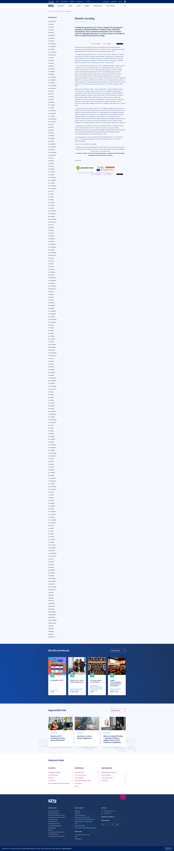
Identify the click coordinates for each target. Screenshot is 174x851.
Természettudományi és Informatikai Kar (56, 836)
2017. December (52, 311)
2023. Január (51, 141)
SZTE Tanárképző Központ (53, 834)
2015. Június (51, 394)
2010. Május (51, 564)
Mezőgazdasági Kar (52, 827)
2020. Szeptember (52, 219)
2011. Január (51, 542)
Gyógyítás (87, 6)
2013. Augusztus (52, 456)
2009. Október (51, 584)
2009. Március (51, 603)
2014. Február (51, 439)
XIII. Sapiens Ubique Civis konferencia (96, 681)
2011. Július (51, 525)
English (120, 1)
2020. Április (51, 233)
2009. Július (51, 592)
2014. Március (51, 436)
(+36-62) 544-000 (107, 813)
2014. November (52, 414)
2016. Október (51, 350)
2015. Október (51, 383)
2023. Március (51, 135)
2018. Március (51, 302)
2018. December (52, 277)
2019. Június (51, 261)
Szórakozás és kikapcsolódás (107, 777)
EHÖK (76, 823)
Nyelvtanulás (51, 777)
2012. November (52, 481)
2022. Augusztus (52, 155)
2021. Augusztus (52, 188)
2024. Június (51, 94)
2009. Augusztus (52, 589)
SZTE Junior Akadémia (79, 777)
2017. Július (51, 325)
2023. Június (51, 127)
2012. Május (51, 497)
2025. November (52, 46)
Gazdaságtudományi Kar (53, 821)
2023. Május (51, 130)
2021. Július (51, 191)
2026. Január (51, 41)
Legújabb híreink (53, 732)
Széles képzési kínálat (79, 772)
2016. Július (51, 358)
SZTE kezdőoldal (51, 1)
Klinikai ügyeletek (78, 838)
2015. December (52, 378)
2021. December (52, 177)
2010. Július (51, 559)
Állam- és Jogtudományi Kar (53, 811)
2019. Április (51, 266)
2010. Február (51, 573)
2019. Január (51, 275)
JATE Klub (77, 786)
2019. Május (51, 263)
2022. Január (51, 174)
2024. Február (51, 105)
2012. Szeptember (52, 486)
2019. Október (51, 249)
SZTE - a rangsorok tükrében (80, 775)
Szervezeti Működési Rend (80, 815)
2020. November (52, 213)
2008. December (52, 612)
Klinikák (76, 836)
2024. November (52, 80)
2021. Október (51, 183)
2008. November (52, 614)
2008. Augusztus (52, 623)
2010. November (52, 547)
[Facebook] (107, 824)
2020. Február (51, 238)
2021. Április (51, 199)
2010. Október (51, 550)
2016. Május (51, 364)
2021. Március (51, 202)
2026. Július (51, 24)
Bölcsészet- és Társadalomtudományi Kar (56, 815)
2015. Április (51, 400)
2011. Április (51, 534)
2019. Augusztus (52, 255)
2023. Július (51, 124)
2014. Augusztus (52, 422)
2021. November (52, 180)
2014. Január (51, 442)
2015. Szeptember (52, 386)
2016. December (52, 344)
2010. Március (51, 570)
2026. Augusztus (52, 21)
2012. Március (51, 503)
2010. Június (51, 561)
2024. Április (51, 99)
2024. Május (51, 96)
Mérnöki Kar (50, 830)
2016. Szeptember (52, 353)
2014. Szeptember (52, 419)
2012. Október (51, 483)
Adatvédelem (113, 1)
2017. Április (51, 333)
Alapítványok (77, 811)
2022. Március (51, 169)
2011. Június (51, 528)
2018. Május (51, 297)
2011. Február (51, 539)
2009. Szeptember (52, 586)
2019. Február (51, 272)
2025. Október (51, 49)
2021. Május (51, 197)
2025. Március (51, 68)
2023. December (52, 110)
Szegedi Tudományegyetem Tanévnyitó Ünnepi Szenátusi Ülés (115, 682)
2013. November (52, 447)
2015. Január (51, 408)
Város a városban (104, 780)
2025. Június (51, 60)
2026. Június (51, 27)
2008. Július (51, 625)
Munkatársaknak (79, 1)
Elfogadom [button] (168, 848)
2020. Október (51, 216)
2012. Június (51, 495)
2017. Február (51, 339)
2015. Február (51, 405)
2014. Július (51, 425)
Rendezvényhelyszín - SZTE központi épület (83, 821)
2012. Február (51, 506)
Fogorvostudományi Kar (53, 819)
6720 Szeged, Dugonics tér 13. (109, 811)
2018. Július (51, 291)
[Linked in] (103, 824)
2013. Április (51, 467)
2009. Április (51, 600)
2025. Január (51, 74)
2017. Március (51, 336)
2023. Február (51, 138)
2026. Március (51, 35)
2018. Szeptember (52, 286)
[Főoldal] (50, 5)
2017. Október (51, 316)
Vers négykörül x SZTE (56, 680)
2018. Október (51, 283)
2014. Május (51, 431)
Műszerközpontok (98, 6)
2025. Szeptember (52, 52)
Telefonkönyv (106, 1)
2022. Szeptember (52, 152)
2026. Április (51, 32)
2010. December (52, 545)
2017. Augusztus (52, 322)
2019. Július (51, 258)
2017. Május (51, 330)
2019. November (52, 247)
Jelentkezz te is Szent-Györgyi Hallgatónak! (84, 737)
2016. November (52, 347)
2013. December (52, 444)
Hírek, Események (110, 6)
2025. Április (51, 66)
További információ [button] (66, 848)
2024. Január (51, 107)
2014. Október (51, 417)
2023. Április (51, 133)
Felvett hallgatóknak (64, 1)
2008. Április (51, 631)
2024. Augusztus (52, 88)
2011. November (68, 11)
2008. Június (51, 628)
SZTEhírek (57, 11)
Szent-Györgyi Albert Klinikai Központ (82, 834)
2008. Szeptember (52, 620)
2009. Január (51, 609)
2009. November (52, 581)
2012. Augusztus (52, 489)
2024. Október (51, 82)
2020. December (52, 211)
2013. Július (51, 458)
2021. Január (51, 208)
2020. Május (51, 230)
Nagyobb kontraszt (125, 1)
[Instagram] (112, 824)
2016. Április (51, 366)
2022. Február (51, 172)
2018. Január (51, 308)
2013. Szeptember (52, 453)
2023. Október (51, 116)
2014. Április (51, 433)
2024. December (52, 77)
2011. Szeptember (52, 520)
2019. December (52, 244)
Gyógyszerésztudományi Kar (54, 823)
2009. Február (51, 606)
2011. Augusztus (52, 522)
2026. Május (51, 29)
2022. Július (51, 158)
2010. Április (51, 567)
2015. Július (51, 392)
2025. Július (51, 57)
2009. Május (51, 598)
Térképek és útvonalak (107, 816)
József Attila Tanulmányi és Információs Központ (84, 819)
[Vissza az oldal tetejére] (123, 797)
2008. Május (51, 634)
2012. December (52, 478)
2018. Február (51, 305)
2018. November (52, 280)
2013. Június (51, 461)
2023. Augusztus (52, 121)
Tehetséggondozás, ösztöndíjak (54, 772)
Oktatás (70, 6)
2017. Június (51, 327)
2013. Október (51, 450)
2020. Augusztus (52, 222)
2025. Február (51, 71)
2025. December (52, 43)
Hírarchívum (62, 11)
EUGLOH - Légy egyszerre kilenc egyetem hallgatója (58, 783)
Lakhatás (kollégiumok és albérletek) (108, 772)
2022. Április (51, 166)
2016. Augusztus (52, 355)
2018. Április (51, 300)
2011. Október (51, 517)
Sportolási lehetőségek (106, 775)
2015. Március (51, 403)
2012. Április (51, 500)
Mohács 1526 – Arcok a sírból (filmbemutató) (77, 681)
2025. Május (51, 63)
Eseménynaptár (115, 650)
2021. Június (51, 194)
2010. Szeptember (52, 553)
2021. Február (51, 205)
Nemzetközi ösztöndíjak (53, 775)
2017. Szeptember (52, 319)
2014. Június (51, 428)
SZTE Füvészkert (78, 783)
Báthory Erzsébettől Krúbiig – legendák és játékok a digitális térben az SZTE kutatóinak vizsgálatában (113, 739)
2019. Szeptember (52, 252)
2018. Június (51, 294)
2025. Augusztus (52, 55)
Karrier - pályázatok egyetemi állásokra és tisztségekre (86, 827)
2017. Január (51, 341)
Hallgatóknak (72, 1)
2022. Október (51, 149)
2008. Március (51, 637)
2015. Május (51, 397)
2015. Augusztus (52, 389)
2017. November (52, 314)
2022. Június (51, 160)
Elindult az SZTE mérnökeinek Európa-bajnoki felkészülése (58, 738)
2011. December (52, 511)
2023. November (52, 113)
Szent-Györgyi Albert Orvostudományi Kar (56, 832)
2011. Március (51, 536)
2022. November (52, 146)
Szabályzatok (77, 813)
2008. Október (51, 617)
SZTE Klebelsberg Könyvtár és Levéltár (82, 780)
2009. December (52, 578)
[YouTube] (117, 824)
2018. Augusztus (52, 288)
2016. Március (51, 369)
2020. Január (51, 241)
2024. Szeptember (52, 85)
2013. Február (51, 472)
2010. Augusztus (52, 556)
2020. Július (51, 224)
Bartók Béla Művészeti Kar (53, 813)
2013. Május (51, 464)
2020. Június (51, 227)
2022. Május (51, 163)
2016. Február (51, 372)
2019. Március (51, 269)
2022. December (52, 144)
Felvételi (57, 1)
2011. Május (51, 531)
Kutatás (78, 6)
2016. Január (51, 375)
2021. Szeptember (52, 185)
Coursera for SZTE (52, 780)
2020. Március (51, 236)
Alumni (88, 1)
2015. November (52, 380)
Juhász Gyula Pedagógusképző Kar (55, 825)
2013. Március (51, 469)
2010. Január (51, 575)
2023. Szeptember (52, 119)
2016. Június (51, 361)
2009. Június (51, 595)
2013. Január (51, 475)
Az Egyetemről (60, 6)
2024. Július (51, 91)
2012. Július (51, 492)
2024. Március (51, 102)
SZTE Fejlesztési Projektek (80, 825)
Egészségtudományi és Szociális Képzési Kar (57, 817)
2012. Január (51, 508)
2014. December (52, 411)
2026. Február (51, 38)
